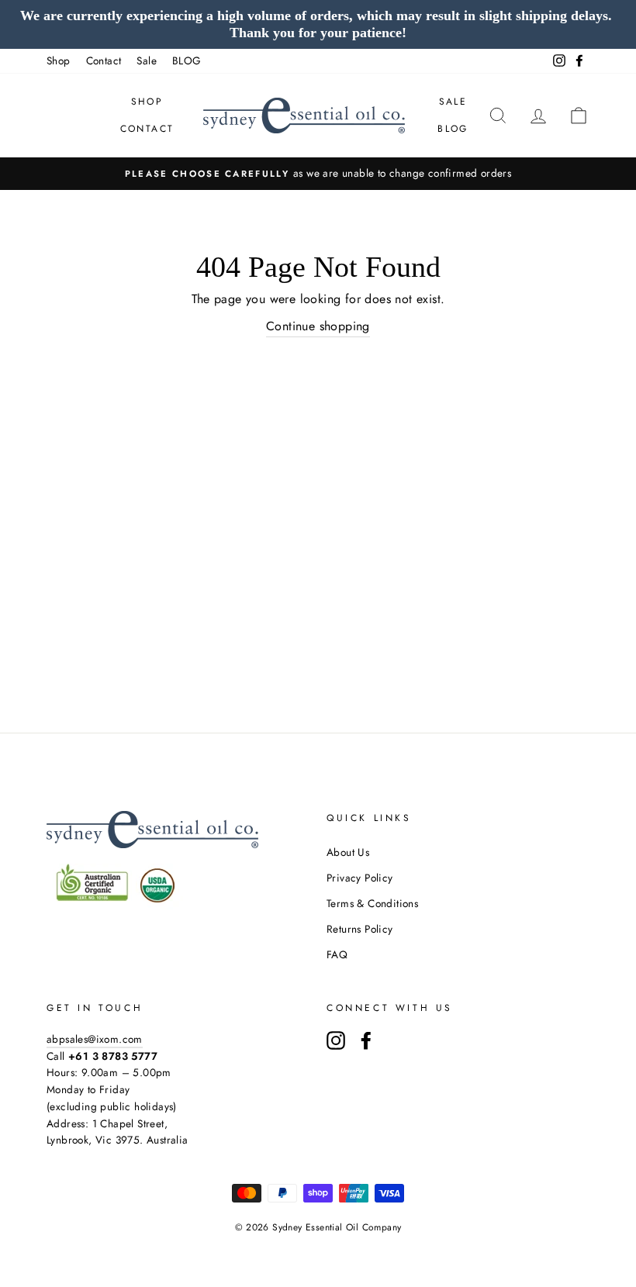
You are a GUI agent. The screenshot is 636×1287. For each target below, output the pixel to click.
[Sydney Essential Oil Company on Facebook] (366, 1040)
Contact (104, 60)
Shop (59, 60)
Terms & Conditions (372, 903)
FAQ (337, 954)
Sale (147, 60)
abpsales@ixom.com (95, 1039)
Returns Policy (360, 929)
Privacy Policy (360, 877)
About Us (348, 852)
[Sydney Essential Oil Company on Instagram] (336, 1040)
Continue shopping (318, 326)
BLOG (187, 60)
